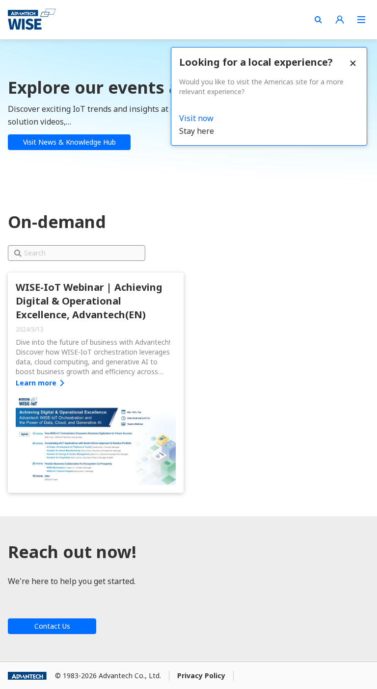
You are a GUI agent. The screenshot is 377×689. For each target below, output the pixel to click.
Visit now (196, 118)
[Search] (318, 19)
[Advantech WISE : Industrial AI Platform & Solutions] (32, 19)
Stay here (196, 131)
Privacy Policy (201, 675)
